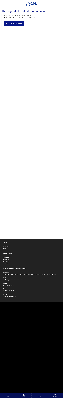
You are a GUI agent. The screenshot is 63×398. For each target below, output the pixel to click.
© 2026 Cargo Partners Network (14, 268)
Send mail (55, 396)
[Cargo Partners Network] (31, 4)
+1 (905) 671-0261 (8, 285)
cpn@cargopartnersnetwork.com (12, 280)
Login (24, 396)
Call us (39, 396)
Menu (8, 396)
